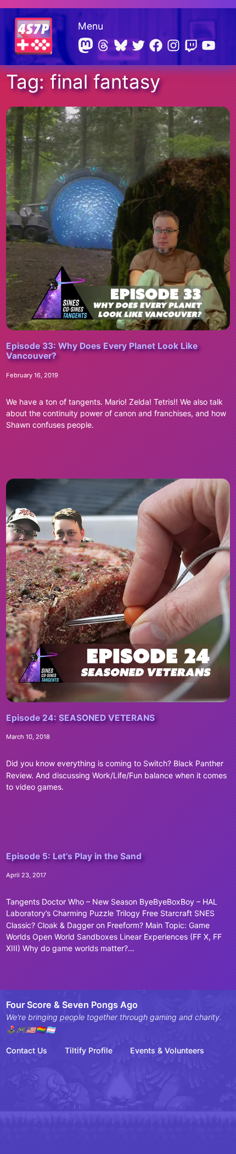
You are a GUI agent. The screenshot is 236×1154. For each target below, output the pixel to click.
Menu (90, 26)
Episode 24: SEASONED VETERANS (80, 718)
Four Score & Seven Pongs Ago (72, 1004)
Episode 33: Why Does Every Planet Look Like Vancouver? (102, 351)
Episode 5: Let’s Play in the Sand (74, 856)
